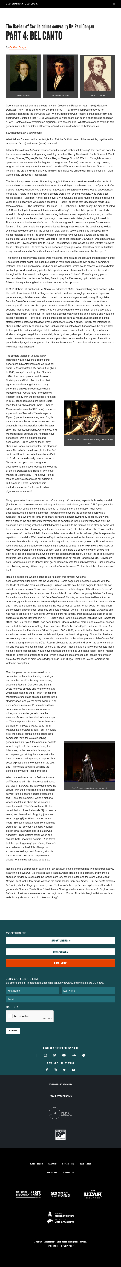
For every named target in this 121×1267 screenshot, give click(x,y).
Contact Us (68, 1173)
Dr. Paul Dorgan (18, 47)
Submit (13, 1030)
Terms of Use (52, 1246)
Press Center (84, 1164)
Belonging (53, 1164)
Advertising (68, 1164)
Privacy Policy (68, 1246)
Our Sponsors (60, 952)
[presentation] (30, 1016)
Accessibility (36, 1164)
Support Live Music (60, 940)
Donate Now (60, 963)
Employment (53, 1173)
